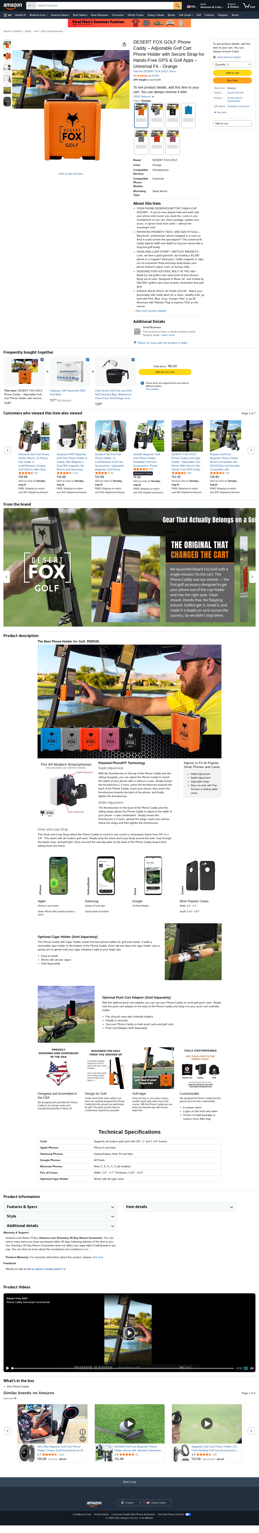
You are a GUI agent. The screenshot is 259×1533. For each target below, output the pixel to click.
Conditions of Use (82, 1514)
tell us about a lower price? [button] (45, 1268)
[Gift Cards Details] (193, 15)
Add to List (221, 123)
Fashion (209, 14)
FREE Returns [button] (142, 96)
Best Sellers (80, 14)
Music (235, 14)
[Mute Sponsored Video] (82, 1439)
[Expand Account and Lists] (223, 7)
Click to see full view (71, 173)
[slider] (123, 1368)
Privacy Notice (101, 1514)
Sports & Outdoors (12, 31)
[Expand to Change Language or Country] (196, 7)
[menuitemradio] (246, 1368)
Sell (198, 14)
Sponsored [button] (8, 1398)
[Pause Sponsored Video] (82, 1432)
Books (171, 14)
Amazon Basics (60, 14)
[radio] (7, 44)
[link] (70, 371)
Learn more (168, 335)
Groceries (118, 14)
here (85, 1249)
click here (97, 1257)
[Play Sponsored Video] (130, 1424)
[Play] (7, 1368)
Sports (28, 31)
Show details (152, 389)
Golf (36, 31)
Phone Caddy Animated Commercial (28, 1302)
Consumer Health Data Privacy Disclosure (133, 1514)
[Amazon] (13, 5)
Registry (223, 14)
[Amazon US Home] (94, 1504)
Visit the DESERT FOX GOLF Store (154, 71)
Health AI (20, 14)
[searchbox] (104, 5)
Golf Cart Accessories (52, 31)
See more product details (151, 310)
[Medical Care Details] (47, 15)
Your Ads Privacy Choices (171, 1514)
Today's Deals (155, 14)
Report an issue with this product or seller (163, 342)
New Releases (99, 14)
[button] (7, 15)
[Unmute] (252, 1368)
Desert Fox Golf (235, 92)
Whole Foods (136, 14)
